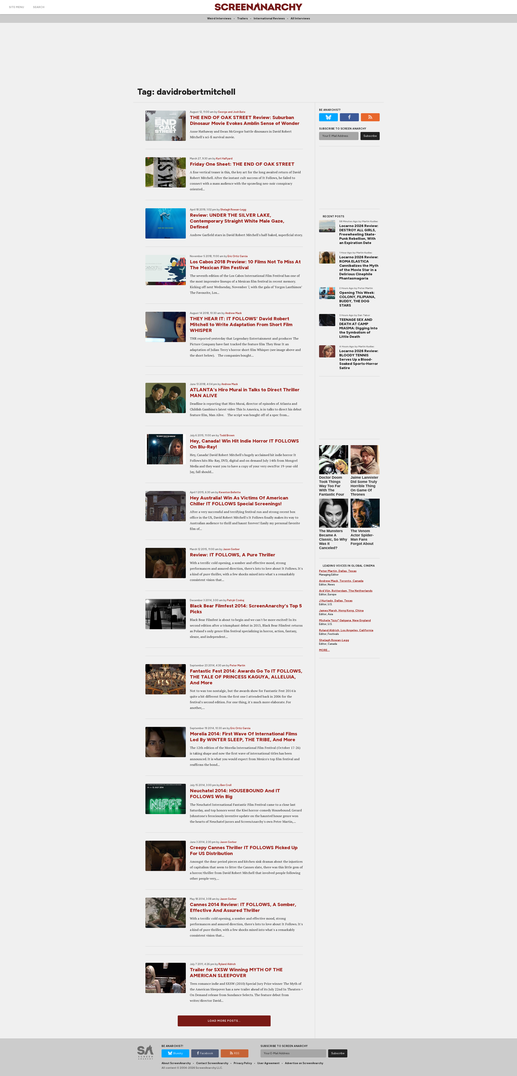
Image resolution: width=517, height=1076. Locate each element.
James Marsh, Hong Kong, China (341, 610)
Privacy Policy (243, 1063)
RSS (236, 1053)
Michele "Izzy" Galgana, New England (345, 620)
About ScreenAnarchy (176, 1063)
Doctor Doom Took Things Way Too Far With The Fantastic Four (331, 485)
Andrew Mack (233, 313)
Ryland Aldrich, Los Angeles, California (346, 630)
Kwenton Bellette (230, 492)
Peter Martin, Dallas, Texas (337, 571)
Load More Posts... (224, 1021)
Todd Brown (227, 435)
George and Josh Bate (231, 111)
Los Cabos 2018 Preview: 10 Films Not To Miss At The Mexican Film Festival (245, 264)
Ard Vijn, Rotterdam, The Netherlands (345, 590)
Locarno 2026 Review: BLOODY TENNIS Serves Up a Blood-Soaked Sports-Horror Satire (358, 359)
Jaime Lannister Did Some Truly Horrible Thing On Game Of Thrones (364, 485)
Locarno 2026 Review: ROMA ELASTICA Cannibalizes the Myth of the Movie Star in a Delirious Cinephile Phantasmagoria (358, 268)
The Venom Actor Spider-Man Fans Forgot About (362, 537)
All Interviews (300, 18)
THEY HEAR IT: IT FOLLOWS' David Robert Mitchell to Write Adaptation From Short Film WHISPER (241, 324)
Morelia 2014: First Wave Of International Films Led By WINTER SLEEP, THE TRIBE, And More (243, 736)
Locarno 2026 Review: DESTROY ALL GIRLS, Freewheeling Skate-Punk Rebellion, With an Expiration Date (358, 234)
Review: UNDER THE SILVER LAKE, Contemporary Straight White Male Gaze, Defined (237, 221)
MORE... (324, 650)
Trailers (242, 18)
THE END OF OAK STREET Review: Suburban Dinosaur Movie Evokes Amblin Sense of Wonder (244, 120)
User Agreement (268, 1063)
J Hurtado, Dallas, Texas (335, 600)
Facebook (206, 1053)
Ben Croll (225, 785)
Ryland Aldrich (227, 964)
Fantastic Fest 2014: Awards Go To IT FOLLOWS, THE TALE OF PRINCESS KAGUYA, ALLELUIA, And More (246, 677)
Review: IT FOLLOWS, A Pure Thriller (232, 555)
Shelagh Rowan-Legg (233, 209)
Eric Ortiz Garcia (238, 256)
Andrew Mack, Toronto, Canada (341, 581)
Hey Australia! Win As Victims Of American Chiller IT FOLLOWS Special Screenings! (239, 501)
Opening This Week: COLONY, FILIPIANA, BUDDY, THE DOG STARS (357, 299)
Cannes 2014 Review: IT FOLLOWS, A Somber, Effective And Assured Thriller (243, 907)
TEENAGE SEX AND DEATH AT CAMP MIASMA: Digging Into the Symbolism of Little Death (358, 328)
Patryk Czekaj (235, 600)
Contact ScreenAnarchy (212, 1063)
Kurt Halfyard (224, 158)
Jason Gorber (231, 549)
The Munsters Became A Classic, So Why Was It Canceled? (333, 539)
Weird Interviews (219, 18)
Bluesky (178, 1053)
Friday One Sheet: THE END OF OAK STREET (242, 164)
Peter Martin (237, 665)
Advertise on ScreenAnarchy (304, 1063)
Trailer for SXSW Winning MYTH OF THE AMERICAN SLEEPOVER (236, 972)
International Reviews (269, 18)
